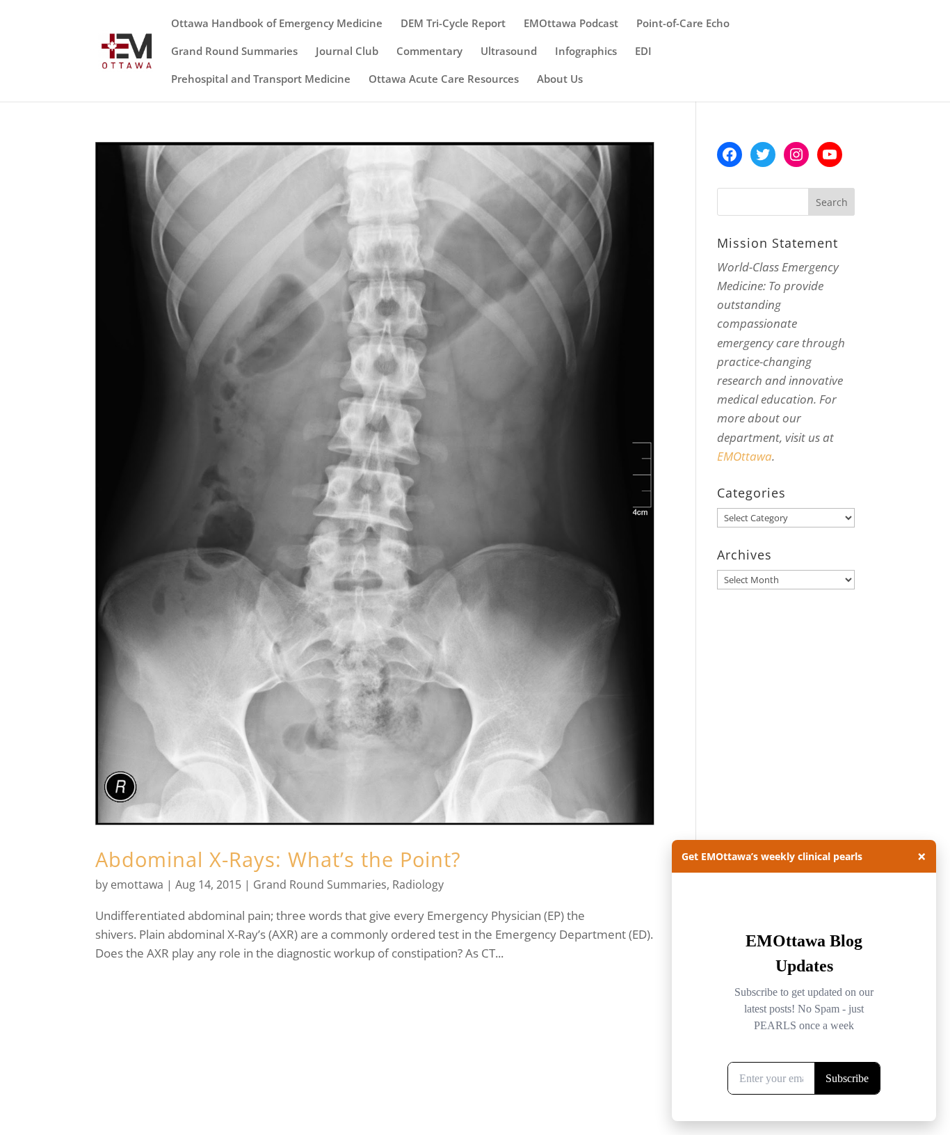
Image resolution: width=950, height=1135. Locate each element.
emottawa (137, 884)
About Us (560, 80)
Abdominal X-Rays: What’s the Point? (278, 859)
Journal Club (347, 52)
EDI (643, 52)
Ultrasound (509, 52)
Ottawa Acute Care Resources (444, 80)
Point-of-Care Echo (683, 24)
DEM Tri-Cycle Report (453, 24)
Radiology (418, 884)
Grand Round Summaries (234, 52)
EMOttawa (744, 456)
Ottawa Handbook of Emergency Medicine (277, 24)
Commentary (429, 52)
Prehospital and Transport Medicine (261, 80)
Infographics (586, 52)
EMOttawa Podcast (571, 24)
